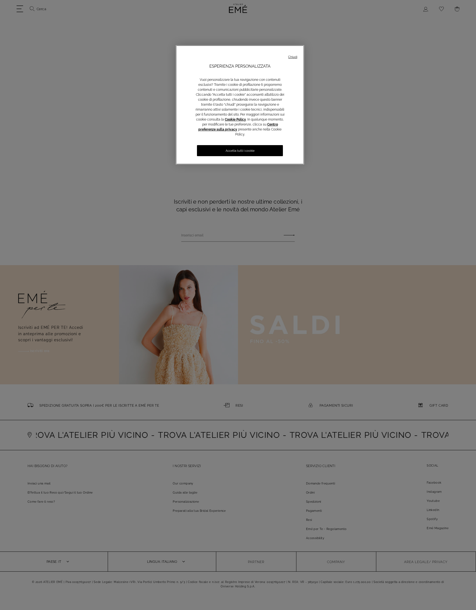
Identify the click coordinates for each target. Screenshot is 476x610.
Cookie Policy (235, 119)
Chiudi (292, 57)
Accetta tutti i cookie (240, 151)
